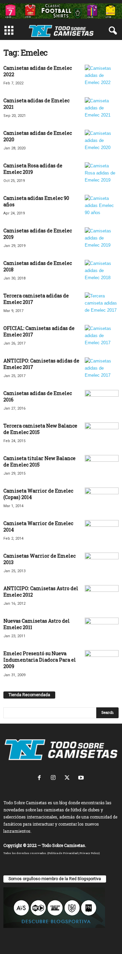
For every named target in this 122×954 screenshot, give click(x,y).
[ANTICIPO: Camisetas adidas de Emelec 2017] (102, 370)
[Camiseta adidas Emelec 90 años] (102, 207)
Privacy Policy (89, 853)
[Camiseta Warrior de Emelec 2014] (102, 529)
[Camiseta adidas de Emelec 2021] (102, 110)
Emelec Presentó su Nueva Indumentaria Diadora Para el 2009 (39, 659)
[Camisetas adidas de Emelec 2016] (102, 402)
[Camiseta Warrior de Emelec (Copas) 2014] (102, 497)
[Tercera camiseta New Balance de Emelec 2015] (102, 435)
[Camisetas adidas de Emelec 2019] (102, 240)
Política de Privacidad (63, 853)
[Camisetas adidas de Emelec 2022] (102, 77)
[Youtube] (82, 778)
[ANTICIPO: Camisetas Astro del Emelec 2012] (102, 597)
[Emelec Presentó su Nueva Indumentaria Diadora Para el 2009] (102, 663)
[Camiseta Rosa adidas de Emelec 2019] (102, 175)
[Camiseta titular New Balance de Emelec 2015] (102, 464)
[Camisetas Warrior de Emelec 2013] (102, 565)
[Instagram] (55, 778)
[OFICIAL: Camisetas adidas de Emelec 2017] (102, 337)
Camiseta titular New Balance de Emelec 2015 (39, 461)
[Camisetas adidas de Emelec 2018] (102, 272)
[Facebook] (41, 778)
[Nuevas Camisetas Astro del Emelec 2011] (102, 630)
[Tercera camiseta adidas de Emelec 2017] (102, 305)
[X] (69, 778)
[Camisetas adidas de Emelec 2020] (102, 142)
